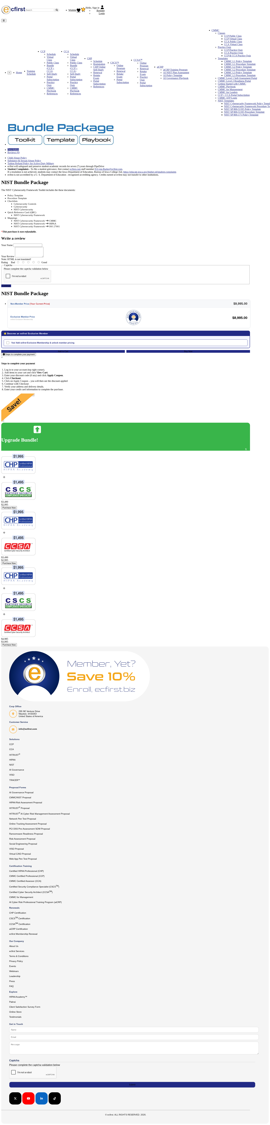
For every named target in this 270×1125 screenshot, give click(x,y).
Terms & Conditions (18, 956)
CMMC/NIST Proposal (20, 797)
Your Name (7, 245)
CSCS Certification (19, 918)
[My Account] (102, 7)
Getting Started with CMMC (232, 83)
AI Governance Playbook (175, 78)
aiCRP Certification (18, 929)
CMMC (215, 30)
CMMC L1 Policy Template (238, 61)
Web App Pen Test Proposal (23, 859)
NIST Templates (226, 100)
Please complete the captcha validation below (26, 268)
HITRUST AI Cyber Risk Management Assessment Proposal (39, 813)
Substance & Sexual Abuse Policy (24, 160)
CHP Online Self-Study (99, 68)
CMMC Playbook (51, 89)
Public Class (53, 62)
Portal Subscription (53, 78)
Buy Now (188, 351)
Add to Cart (63, 351)
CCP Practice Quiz (233, 50)
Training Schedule (31, 72)
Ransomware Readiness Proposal (26, 834)
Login (102, 13)
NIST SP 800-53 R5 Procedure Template (244, 112)
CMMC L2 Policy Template (238, 67)
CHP (89, 58)
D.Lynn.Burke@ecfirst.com (108, 169)
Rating (4, 262)
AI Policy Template (172, 75)
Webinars (14, 971)
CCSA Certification (19, 923)
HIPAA (12, 760)
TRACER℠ (14, 780)
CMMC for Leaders (228, 92)
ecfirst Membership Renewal (23, 934)
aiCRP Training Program (175, 69)
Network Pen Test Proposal (22, 818)
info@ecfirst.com (28, 729)
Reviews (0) (14, 152)
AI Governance (16, 770)
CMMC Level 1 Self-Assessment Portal (237, 78)
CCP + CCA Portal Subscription (234, 95)
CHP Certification (17, 913)
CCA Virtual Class (233, 44)
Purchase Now (9, 508)
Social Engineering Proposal (23, 844)
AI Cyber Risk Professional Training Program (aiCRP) (35, 902)
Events (12, 966)
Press (12, 981)
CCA (66, 51)
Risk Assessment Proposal (22, 839)
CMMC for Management (230, 89)
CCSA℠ (138, 60)
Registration (99, 64)
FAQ (11, 986)
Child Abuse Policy (17, 157)
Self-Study (52, 74)
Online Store (15, 1012)
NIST (11, 765)
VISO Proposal (16, 849)
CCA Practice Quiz (233, 52)
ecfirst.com (75, 169)
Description (13, 149)
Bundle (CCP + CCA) (50, 68)
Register (101, 10)
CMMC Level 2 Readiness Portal (234, 81)
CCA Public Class (233, 41)
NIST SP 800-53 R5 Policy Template (242, 109)
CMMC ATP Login (227, 98)
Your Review (7, 256)
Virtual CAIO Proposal (20, 854)
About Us (13, 946)
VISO (11, 775)
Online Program (121, 67)
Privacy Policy (16, 961)
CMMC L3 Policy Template (238, 72)
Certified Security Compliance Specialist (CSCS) (34, 886)
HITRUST (14, 754)
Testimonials (15, 1017)
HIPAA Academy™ (18, 997)
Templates (223, 58)
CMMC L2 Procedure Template (240, 69)
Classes (221, 33)
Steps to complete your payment (20, 354)
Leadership (14, 976)
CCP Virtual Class (233, 38)
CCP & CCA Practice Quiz (237, 55)
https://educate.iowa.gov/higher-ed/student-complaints (149, 172)
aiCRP (160, 67)
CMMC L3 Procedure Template (240, 75)
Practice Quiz (51, 84)
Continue (6, 286)
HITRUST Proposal (19, 807)
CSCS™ (114, 62)
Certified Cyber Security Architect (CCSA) (31, 891)
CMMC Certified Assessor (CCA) (25, 881)
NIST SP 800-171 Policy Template (241, 114)
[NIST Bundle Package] (61, 144)
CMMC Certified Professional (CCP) (27, 876)
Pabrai (12, 1002)
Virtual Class (50, 58)
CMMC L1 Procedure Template (240, 64)
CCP (42, 51)
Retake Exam (96, 76)
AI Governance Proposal (21, 792)
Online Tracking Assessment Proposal (28, 824)
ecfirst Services (16, 951)
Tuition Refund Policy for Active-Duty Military (31, 163)
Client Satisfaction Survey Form (24, 1007)
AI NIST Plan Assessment (176, 72)
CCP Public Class (233, 36)
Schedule (51, 54)
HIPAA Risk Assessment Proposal (25, 802)
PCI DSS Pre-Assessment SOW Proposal (29, 829)
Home (19, 72)
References (52, 93)
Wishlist (72, 10)
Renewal (97, 72)
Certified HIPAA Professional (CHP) (26, 871)
